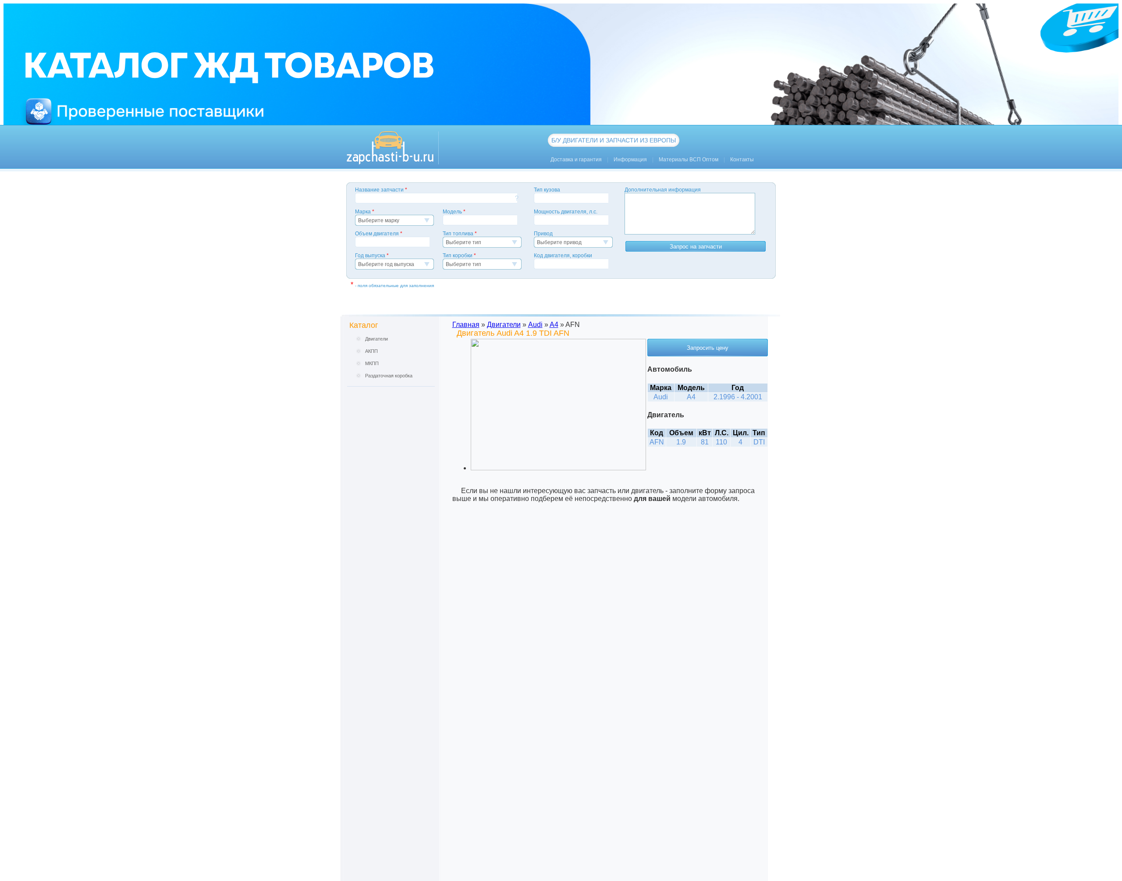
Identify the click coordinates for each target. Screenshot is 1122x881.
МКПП (372, 363)
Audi (535, 324)
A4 (554, 324)
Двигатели (376, 338)
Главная (465, 324)
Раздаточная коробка (388, 375)
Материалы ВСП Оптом (688, 159)
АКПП (371, 351)
